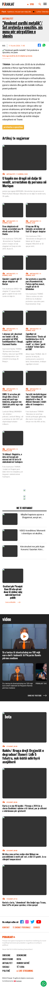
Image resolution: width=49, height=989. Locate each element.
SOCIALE (5, 966)
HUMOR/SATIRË (23, 963)
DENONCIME (22, 955)
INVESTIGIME (7, 959)
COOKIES (36, 927)
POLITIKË (6, 970)
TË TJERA (20, 966)
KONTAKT (6, 927)
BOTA (19, 959)
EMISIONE (6, 955)
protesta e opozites (13, 127)
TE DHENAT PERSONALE (22, 927)
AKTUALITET (7, 963)
